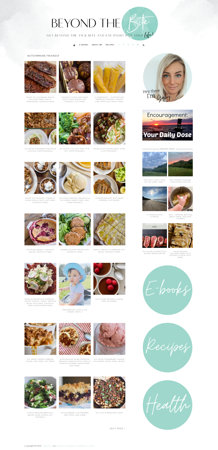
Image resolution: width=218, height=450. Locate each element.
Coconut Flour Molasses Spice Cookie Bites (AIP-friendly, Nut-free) (75, 99)
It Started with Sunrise (155, 216)
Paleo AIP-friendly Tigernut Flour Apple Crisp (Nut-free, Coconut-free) (40, 200)
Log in (92, 446)
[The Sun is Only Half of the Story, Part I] (154, 175)
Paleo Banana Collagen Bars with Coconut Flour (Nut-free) (180, 254)
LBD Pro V (48, 446)
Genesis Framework (65, 446)
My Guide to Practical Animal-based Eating (154, 252)
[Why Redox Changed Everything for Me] (180, 175)
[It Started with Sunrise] (154, 210)
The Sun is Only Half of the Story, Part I (155, 181)
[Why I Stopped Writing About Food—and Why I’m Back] (180, 210)
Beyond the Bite (86, 32)
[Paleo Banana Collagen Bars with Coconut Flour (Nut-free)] (180, 247)
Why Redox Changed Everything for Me (180, 181)
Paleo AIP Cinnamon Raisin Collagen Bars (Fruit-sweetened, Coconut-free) (40, 99)
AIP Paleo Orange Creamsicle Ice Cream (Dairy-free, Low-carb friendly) (74, 200)
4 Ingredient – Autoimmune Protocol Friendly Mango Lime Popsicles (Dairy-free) (109, 99)
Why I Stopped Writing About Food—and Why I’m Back (180, 217)
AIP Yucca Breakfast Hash (109, 413)
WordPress (82, 446)
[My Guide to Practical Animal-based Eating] (154, 247)
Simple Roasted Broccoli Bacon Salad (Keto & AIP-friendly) (40, 415)
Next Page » (117, 428)
